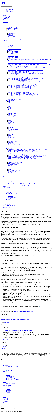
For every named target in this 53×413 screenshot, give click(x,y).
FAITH (9, 128)
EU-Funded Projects (10, 100)
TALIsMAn (10, 126)
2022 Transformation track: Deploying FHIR (17, 82)
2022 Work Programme (13, 54)
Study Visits (10, 172)
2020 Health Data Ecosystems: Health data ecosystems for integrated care (23, 94)
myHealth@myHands (12, 110)
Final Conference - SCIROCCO (14, 99)
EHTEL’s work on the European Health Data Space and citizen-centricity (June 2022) (25, 156)
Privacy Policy (6, 402)
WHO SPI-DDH (11, 161)
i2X (9, 112)
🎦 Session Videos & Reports (12, 27)
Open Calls (8, 194)
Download (5, 346)
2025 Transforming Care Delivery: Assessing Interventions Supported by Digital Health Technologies (29, 67)
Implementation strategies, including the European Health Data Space (22, 183)
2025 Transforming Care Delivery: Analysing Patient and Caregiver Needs (23, 71)
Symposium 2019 (11, 38)
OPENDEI (10, 117)
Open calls (10, 196)
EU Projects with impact (13, 46)
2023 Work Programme (13, 53)
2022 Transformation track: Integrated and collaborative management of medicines (25, 81)
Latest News (8, 192)
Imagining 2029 (9, 50)
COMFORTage (11, 103)
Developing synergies (12, 47)
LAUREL (10, 106)
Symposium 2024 (11, 32)
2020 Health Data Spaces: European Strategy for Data (19, 96)
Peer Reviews (11, 169)
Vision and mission (9, 9)
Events (4, 186)
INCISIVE (10, 120)
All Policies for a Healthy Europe (15, 162)
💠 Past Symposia (9, 31)
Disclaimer (5, 401)
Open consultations (12, 197)
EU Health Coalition (12, 164)
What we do (5, 40)
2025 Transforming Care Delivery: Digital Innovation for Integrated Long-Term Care (25, 68)
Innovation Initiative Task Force (14, 146)
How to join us (6, 18)
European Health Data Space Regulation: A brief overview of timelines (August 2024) (25, 153)
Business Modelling (12, 171)
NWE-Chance (11, 139)
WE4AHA (10, 134)
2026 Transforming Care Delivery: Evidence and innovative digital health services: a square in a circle (29, 61)
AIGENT (10, 101)
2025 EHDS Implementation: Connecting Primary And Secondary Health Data (24, 66)
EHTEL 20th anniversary (11, 14)
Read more (6, 322)
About (4, 8)
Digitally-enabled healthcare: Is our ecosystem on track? (15, 319)
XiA (9, 109)
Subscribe (8, 201)
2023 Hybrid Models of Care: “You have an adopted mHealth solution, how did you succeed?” (27, 78)
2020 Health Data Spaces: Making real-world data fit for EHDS (21, 93)
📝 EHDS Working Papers (11, 29)
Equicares (10, 105)
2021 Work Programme (13, 56)
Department (5, 399)
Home (4, 395)
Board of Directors (9, 11)
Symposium (5, 22)
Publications (8, 198)
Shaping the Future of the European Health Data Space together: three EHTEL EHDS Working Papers (29, 149)
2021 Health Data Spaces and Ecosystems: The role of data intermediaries (23, 85)
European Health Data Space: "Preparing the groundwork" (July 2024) (22, 154)
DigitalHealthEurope (12, 133)
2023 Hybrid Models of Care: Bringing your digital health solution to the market (24, 77)
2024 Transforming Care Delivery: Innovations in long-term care (21, 74)
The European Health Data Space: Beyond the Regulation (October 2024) (23, 151)
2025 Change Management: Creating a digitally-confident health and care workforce (25, 70)
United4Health (11, 142)
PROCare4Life (11, 127)
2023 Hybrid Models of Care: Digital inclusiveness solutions (20, 79)
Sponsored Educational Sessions (14, 175)
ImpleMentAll (11, 135)
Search (4, 397)
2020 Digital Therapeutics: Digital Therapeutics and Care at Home (21, 95)
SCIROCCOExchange (13, 129)
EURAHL (10, 165)
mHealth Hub (11, 116)
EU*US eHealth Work (13, 141)
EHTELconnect (9, 167)
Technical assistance (12, 168)
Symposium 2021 (11, 35)
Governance (8, 10)
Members (5, 15)
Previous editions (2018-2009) (14, 39)
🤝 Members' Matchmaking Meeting (13, 28)
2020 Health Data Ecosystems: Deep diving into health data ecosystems (22, 91)
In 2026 (4, 176)
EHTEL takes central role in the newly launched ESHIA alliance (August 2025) (24, 150)
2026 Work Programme (10, 181)
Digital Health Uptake (12, 113)
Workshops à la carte (12, 174)
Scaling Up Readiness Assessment (15, 170)
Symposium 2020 (11, 36)
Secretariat (8, 12)
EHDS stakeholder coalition (14, 163)
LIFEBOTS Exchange (13, 115)
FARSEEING (11, 136)
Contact (4, 19)
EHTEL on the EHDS (10, 148)
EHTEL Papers (9, 199)
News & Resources (7, 187)
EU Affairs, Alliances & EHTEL (12, 160)
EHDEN (10, 123)
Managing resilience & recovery (14, 49)
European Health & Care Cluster (15, 144)
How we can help (9, 45)
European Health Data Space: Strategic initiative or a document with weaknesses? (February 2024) (28, 155)
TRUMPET (10, 121)
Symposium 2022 (11, 34)
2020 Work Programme (13, 57)
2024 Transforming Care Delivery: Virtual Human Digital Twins (21, 72)
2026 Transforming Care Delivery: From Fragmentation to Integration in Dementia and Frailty (27, 63)
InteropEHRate (11, 122)
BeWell (9, 107)
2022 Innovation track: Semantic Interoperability (18, 80)
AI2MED (10, 108)
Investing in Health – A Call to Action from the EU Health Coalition (18, 330)
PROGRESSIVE (11, 137)
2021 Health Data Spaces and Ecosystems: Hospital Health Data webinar (23, 87)
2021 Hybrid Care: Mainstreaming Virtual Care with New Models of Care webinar (25, 88)
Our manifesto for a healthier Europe (24, 311)
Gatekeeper (10, 119)
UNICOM (10, 114)
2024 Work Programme (13, 52)
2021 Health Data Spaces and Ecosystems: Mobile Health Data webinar (23, 86)
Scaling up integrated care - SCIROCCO (16, 98)
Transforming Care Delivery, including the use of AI (19, 182)
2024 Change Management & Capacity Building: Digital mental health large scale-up (25, 73)
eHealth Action (11, 143)
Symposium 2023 (11, 33)
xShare (9, 102)
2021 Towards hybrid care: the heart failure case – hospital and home (22, 89)
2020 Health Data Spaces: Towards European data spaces (20, 92)
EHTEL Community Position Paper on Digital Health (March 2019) (22, 158)
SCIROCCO (11, 130)
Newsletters (8, 200)
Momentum (10, 131)
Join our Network (6, 398)
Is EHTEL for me (6, 16)
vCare (9, 124)
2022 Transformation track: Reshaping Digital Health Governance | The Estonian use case (26, 84)
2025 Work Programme (13, 51)
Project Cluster (9, 147)
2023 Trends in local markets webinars (16, 75)
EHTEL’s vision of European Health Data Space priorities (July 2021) (22, 157)
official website (24, 309)
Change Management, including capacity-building (18, 185)
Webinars (8, 58)
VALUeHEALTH (12, 140)
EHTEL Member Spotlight (11, 193)
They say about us (7, 17)
